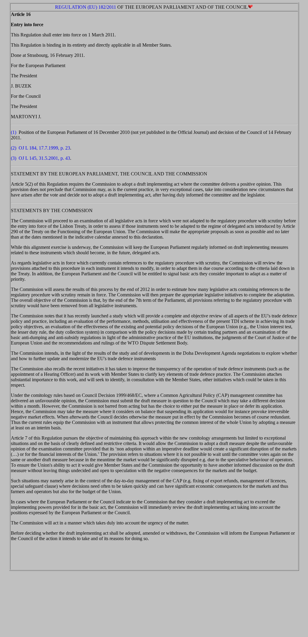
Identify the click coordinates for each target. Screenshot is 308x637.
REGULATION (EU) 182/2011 (85, 7)
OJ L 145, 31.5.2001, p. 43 (44, 158)
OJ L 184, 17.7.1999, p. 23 (44, 147)
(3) (13, 158)
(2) (13, 147)
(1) (13, 132)
